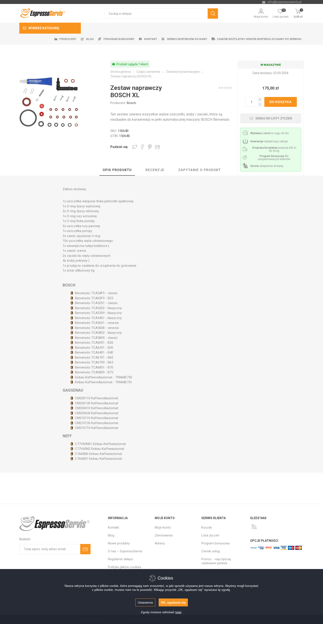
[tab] (117, 170)
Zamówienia (163, 535)
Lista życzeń (210, 535)
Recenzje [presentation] (154, 170)
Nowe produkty (119, 543)
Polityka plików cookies (124, 567)
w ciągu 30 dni (269, 133)
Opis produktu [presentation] (117, 170)
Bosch (131, 103)
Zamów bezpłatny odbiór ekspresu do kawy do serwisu (259, 39)
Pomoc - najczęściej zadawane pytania (216, 561)
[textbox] (155, 13)
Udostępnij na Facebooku (142, 146)
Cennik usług (210, 551)
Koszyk (206, 527)
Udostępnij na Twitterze (134, 146)
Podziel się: (119, 147)
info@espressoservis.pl (284, 2)
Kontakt (113, 527)
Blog (111, 535)
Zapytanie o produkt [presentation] (199, 170)
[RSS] (254, 526)
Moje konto (261, 16)
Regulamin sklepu (120, 559)
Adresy (160, 543)
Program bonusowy (215, 543)
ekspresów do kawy (266, 166)
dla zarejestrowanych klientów (274, 158)
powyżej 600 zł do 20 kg (274, 149)
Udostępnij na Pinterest (150, 146)
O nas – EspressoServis (125, 551)
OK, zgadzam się (173, 602)
